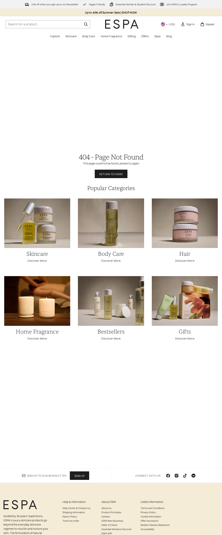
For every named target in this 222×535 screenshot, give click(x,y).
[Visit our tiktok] (185, 475)
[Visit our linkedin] (193, 475)
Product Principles (111, 512)
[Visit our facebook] (168, 475)
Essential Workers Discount (116, 529)
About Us (106, 508)
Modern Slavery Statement (155, 525)
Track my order (70, 520)
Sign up (79, 476)
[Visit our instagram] (176, 475)
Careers (105, 516)
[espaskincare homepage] (121, 24)
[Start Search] (86, 24)
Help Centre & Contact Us (76, 508)
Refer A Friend (109, 525)
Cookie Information (151, 516)
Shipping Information (73, 512)
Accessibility (147, 529)
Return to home (111, 174)
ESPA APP (106, 533)
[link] (188, 24)
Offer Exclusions (149, 520)
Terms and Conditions (152, 508)
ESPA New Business (112, 520)
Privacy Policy (148, 512)
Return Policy (69, 516)
